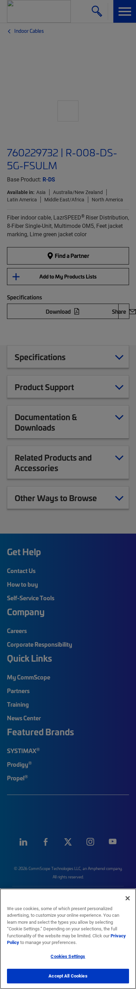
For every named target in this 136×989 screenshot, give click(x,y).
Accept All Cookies (67, 976)
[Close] (127, 898)
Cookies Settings (68, 956)
